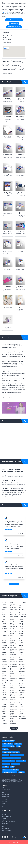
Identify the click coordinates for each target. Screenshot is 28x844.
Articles (3, 805)
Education (5, 749)
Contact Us (14, 728)
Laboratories (6, 763)
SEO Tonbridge (5, 828)
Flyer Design (13, 607)
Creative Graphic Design (4, 694)
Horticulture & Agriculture (17, 755)
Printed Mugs (22, 631)
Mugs (11, 687)
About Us (5, 65)
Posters (12, 715)
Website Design (5, 794)
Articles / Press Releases (9, 69)
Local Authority (15, 763)
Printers (21, 644)
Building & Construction (8, 746)
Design (3, 708)
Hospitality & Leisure (8, 758)
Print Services (22, 614)
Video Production (6, 798)
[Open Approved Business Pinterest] (7, 837)
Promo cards (22, 657)
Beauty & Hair (18, 743)
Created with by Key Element (14, 842)
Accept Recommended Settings (14, 19)
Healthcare (5, 755)
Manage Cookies (14, 23)
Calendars (4, 661)
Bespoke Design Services (4, 619)
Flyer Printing (13, 609)
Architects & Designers (8, 740)
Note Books (13, 692)
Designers (4, 723)
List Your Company (6, 789)
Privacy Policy (5, 12)
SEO (3, 792)
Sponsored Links (15, 65)
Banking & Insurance (7, 743)
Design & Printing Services (4, 716)
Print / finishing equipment (13, 721)
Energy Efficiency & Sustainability (11, 752)
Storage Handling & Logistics (9, 772)
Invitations (13, 647)
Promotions (22, 690)
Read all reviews (14, 584)
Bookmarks (4, 628)
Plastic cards (13, 709)
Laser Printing (13, 666)
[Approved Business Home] (24, 837)
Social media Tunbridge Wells (8, 821)
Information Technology (8, 760)
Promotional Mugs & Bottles (22, 680)
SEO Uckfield (5, 832)
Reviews (21, 69)
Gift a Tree (4, 801)
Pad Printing (13, 694)
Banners (4, 609)
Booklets (4, 626)
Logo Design (13, 678)
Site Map (4, 813)
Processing (5, 766)
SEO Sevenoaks (5, 826)
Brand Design (5, 630)
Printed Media (22, 630)
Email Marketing (5, 796)
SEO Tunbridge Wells (6, 830)
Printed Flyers (22, 616)
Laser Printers (13, 664)
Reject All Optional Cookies (14, 26)
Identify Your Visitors (7, 791)
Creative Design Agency (4, 689)
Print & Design (22, 602)
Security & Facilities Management (10, 769)
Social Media (4, 799)
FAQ (3, 806)
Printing (21, 645)
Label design (13, 649)
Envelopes (13, 606)
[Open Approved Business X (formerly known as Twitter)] (15, 837)
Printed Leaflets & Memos (21, 626)
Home (3, 787)
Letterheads (13, 676)
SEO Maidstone (5, 825)
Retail (12, 766)
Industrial (17, 758)
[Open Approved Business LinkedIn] (10, 837)
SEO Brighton (5, 823)
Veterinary (21, 772)
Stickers (21, 708)
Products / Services (16, 61)
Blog (3, 820)
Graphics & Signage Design (13, 633)
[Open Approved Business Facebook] (2, 837)
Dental (18, 746)
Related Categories (7, 73)
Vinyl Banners (22, 715)
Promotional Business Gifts (22, 661)
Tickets (21, 713)
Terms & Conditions (6, 816)
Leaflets (12, 675)
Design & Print (5, 713)
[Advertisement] (14, 441)
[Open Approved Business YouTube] (12, 837)
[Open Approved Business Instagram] (5, 837)
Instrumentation (21, 760)
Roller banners (22, 696)
